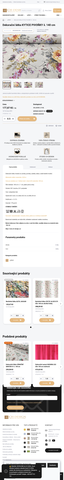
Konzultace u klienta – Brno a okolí (11, 437)
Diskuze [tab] (50, 167)
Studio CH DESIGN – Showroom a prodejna (11, 440)
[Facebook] (46, 440)
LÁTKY (12, 260)
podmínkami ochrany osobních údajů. (32, 402)
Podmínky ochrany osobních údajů (11, 454)
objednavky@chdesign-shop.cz (54, 430)
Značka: (41, 31)
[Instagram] (49, 440)
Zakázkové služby (7, 2)
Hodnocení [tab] (33, 167)
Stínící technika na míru (19, 2)
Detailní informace (8, 100)
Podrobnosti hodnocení (27, 30)
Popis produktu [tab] (13, 167)
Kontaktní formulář (53, 450)
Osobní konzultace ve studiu (10, 434)
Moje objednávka (7, 459)
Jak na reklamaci (7, 446)
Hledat (39, 10)
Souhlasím (53, 465)
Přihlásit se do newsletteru (15, 407)
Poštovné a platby (7, 449)
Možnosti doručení (38, 113)
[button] (31, 327)
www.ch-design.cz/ (15, 229)
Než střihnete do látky (8, 444)
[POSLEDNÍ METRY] (17, 289)
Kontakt (5, 457)
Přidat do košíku (24, 119)
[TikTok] (46, 444)
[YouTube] (54, 440)
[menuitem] (9, 15)
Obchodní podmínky (8, 452)
